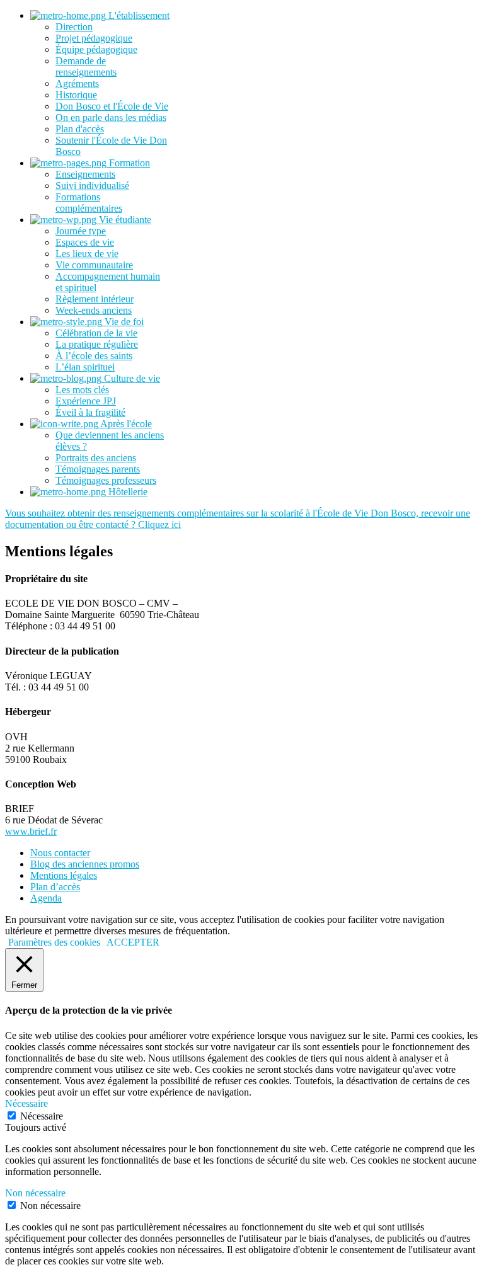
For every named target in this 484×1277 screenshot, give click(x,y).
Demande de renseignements (86, 66)
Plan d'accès (79, 128)
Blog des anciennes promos (84, 864)
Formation (128, 162)
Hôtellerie (126, 491)
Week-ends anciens (93, 310)
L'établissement (138, 15)
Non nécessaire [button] (35, 1193)
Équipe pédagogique (96, 49)
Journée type (80, 231)
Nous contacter (60, 852)
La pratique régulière (96, 344)
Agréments (77, 83)
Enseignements (85, 174)
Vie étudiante (123, 219)
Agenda (46, 898)
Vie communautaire (94, 265)
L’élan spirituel (85, 367)
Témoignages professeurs (105, 480)
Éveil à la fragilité (90, 412)
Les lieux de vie (86, 253)
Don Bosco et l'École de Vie (111, 106)
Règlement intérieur (94, 299)
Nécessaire (41, 1116)
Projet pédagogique (93, 38)
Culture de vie (130, 378)
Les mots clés (82, 389)
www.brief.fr (31, 831)
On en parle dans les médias (110, 117)
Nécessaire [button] (26, 1103)
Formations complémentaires (88, 203)
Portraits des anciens (95, 457)
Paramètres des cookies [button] (54, 942)
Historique (76, 94)
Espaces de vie (84, 242)
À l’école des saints (93, 355)
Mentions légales (63, 875)
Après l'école (125, 423)
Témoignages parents (97, 469)
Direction (74, 26)
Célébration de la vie (96, 333)
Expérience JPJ (85, 401)
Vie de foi (123, 321)
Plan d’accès (55, 886)
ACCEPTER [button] (133, 942)
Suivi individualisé (92, 185)
